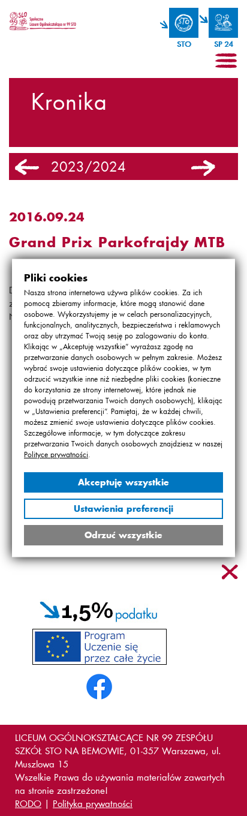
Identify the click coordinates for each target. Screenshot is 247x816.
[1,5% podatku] (99, 610)
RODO (28, 803)
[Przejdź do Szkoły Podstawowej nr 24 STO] (219, 23)
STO (184, 44)
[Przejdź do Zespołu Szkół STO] (179, 23)
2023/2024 (88, 166)
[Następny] (203, 167)
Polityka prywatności (92, 803)
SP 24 (223, 44)
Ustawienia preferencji (123, 508)
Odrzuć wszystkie (123, 535)
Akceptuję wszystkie (123, 482)
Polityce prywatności (56, 454)
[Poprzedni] (27, 167)
